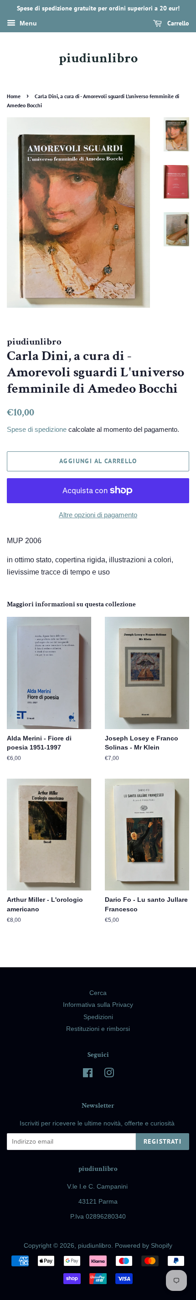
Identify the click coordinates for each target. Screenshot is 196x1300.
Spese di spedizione (37, 429)
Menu (27, 23)
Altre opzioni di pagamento (98, 515)
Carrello (177, 23)
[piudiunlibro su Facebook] (88, 1074)
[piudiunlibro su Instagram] (109, 1074)
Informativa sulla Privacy (98, 1004)
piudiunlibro (98, 58)
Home (14, 96)
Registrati (162, 1141)
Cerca (98, 993)
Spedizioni (98, 1017)
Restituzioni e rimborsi (98, 1028)
